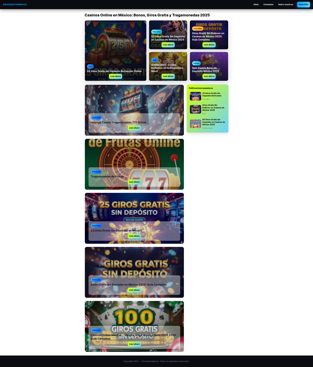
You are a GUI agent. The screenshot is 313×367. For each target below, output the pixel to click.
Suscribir (303, 4)
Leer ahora (115, 76)
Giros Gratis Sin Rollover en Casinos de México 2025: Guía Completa (208, 36)
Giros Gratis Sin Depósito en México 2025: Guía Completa (129, 284)
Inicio (256, 4)
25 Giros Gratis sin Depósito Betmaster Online (114, 71)
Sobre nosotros (285, 4)
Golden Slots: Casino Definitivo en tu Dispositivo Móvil (167, 68)
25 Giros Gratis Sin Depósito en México (116, 230)
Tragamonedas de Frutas (107, 176)
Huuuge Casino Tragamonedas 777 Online (118, 122)
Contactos (268, 4)
